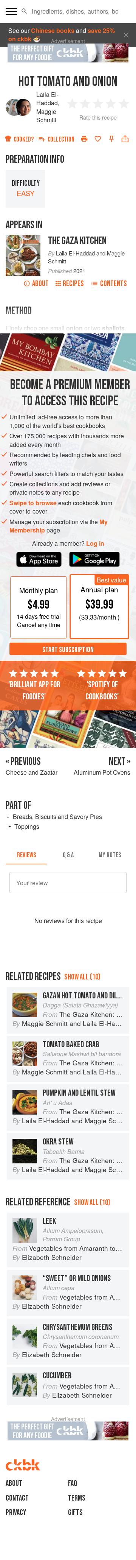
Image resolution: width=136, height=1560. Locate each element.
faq (72, 1483)
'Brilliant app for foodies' (34, 690)
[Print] (84, 139)
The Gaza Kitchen (77, 241)
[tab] (26, 855)
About (40, 283)
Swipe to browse (33, 502)
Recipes (73, 283)
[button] (24, 11)
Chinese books (52, 30)
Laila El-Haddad (47, 98)
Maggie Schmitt (46, 115)
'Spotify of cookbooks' (102, 690)
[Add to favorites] (98, 139)
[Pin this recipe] (111, 139)
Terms (76, 1498)
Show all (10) (82, 977)
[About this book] (23, 239)
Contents (113, 283)
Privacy (16, 1512)
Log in (95, 543)
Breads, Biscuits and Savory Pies (57, 816)
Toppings (26, 826)
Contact (17, 1498)
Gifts (75, 1512)
